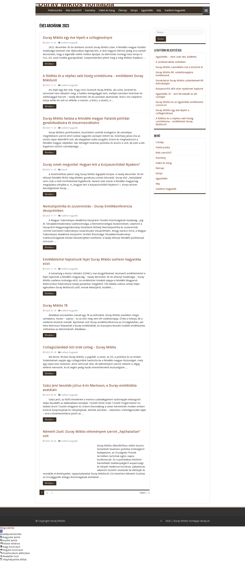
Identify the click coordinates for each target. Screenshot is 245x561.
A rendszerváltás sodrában (171, 61)
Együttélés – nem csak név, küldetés (176, 56)
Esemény (90, 10)
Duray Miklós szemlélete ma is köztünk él (179, 67)
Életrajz (122, 10)
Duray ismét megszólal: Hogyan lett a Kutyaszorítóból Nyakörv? (91, 165)
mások (64, 169)
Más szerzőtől (73, 10)
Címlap (41, 10)
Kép (159, 10)
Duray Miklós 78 (55, 305)
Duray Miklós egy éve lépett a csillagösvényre (77, 38)
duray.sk (205, 520)
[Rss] (161, 521)
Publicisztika (55, 10)
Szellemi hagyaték (175, 10)
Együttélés (147, 10)
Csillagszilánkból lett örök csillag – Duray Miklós (79, 347)
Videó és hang (107, 10)
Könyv (134, 10)
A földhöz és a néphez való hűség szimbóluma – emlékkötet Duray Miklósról (174, 121)
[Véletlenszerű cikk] (206, 10)
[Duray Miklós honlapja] (123, 5)
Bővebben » (49, 64)
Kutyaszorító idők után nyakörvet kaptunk (179, 88)
